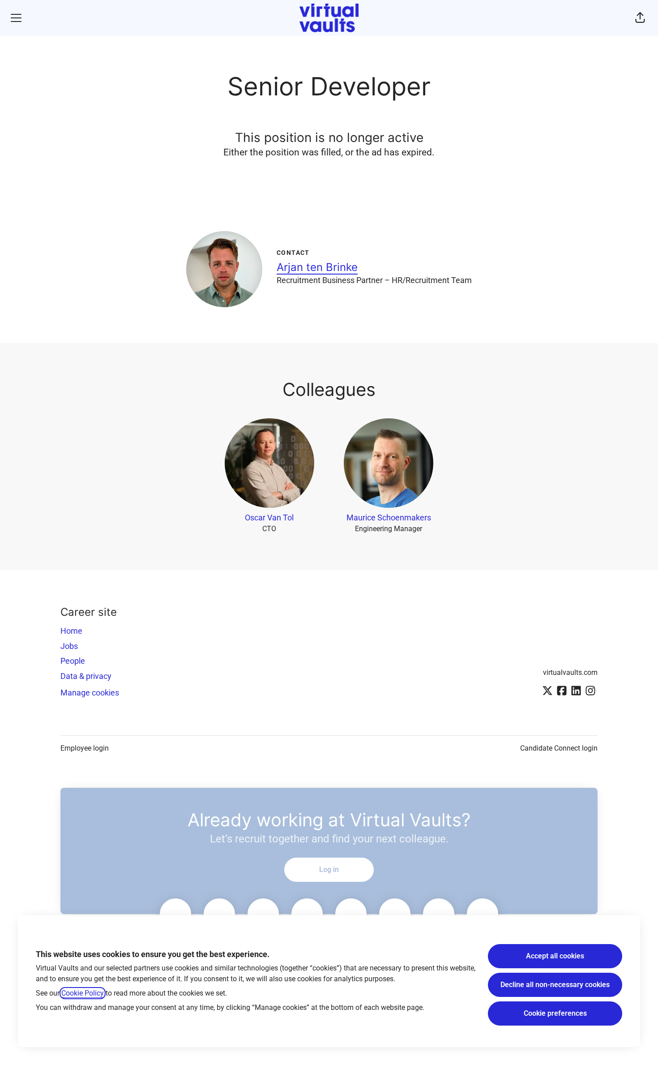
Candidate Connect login (559, 748)
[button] (640, 17)
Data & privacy (85, 676)
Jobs (69, 646)
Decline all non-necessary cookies (555, 984)
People (72, 661)
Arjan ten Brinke (317, 267)
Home (71, 631)
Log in (329, 869)
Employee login (84, 748)
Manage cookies (89, 692)
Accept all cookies (555, 956)
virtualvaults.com (570, 672)
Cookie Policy (82, 993)
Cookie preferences (555, 1013)
